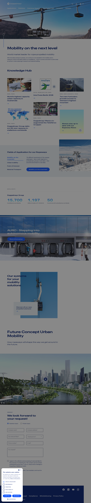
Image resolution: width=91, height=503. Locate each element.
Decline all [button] (17, 495)
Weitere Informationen (15, 478)
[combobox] (19, 470)
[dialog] (12, 485)
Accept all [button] (7, 495)
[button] (12, 499)
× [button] (20, 470)
